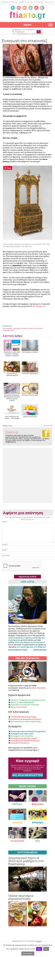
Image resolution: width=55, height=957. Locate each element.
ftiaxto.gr (11, 432)
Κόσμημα (37, 822)
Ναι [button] (39, 949)
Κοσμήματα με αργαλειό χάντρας (25, 741)
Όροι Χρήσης (38, 2)
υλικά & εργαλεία (15, 638)
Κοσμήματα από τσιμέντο (22, 736)
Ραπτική (17, 822)
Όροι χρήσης (28, 953)
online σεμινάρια (38, 688)
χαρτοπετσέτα (8, 330)
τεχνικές (28, 638)
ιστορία (30, 328)
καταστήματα (38, 638)
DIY (37, 840)
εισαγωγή (16, 328)
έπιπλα (23, 328)
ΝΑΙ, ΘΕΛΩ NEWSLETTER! (27, 775)
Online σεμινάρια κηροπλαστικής (20, 897)
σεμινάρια (12, 640)
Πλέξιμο (17, 804)
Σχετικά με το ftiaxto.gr (9, 2)
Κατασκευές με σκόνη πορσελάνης (26, 721)
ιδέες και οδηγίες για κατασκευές (30, 642)
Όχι (46, 949)
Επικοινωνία (49, 2)
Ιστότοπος (6, 555)
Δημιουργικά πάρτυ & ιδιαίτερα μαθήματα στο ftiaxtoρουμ (26, 861)
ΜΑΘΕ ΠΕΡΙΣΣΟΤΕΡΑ (18, 650)
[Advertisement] (27, 475)
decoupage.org (39, 306)
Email (4, 550)
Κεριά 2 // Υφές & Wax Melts (22, 702)
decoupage (7, 328)
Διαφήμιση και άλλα (26, 2)
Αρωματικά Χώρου (19, 707)
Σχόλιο (4, 522)
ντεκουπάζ (38, 328)
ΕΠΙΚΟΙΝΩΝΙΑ (40, 650)
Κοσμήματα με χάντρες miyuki (24, 738)
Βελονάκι (37, 804)
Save (9, 168)
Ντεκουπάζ (17, 840)
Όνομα (5, 544)
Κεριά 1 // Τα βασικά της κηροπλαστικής (28, 700)
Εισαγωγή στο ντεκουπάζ (24, 40)
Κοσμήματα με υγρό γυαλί (22, 734)
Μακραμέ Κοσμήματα (20, 743)
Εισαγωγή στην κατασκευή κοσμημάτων (28, 731)
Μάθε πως (7, 425)
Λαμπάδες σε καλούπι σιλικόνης (25, 705)
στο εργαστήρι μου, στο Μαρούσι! (31, 647)
